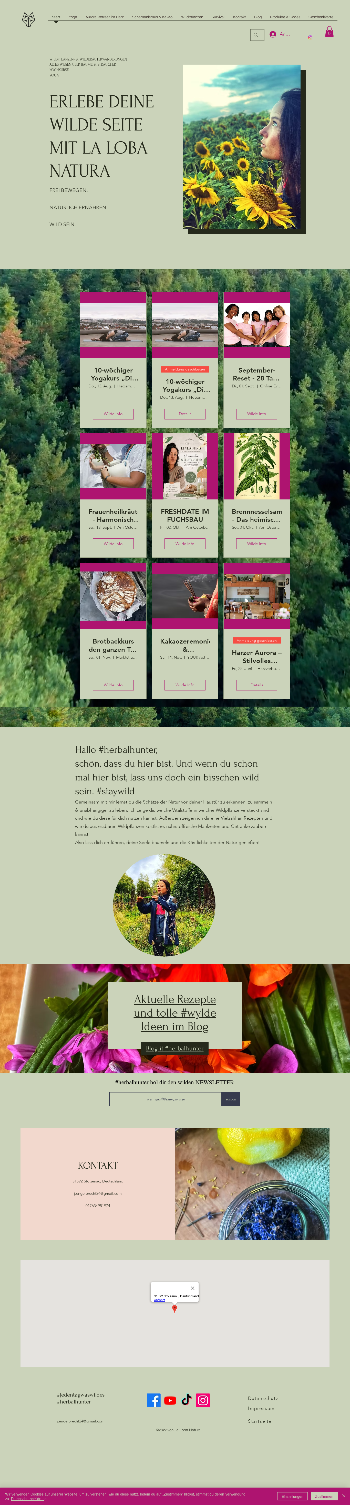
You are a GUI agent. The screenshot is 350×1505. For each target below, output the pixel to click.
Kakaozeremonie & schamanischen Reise (185, 645)
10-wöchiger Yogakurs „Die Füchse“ (113, 374)
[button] (329, 31)
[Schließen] (344, 1496)
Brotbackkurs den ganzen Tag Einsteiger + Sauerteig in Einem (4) (113, 645)
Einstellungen (292, 1496)
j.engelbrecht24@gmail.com (98, 1193)
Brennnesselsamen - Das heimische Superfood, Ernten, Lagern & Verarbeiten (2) (257, 516)
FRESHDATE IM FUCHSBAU (185, 516)
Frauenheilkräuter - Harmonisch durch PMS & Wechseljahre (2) (113, 516)
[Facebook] (154, 1400)
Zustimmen (324, 1496)
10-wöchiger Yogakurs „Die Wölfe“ (185, 386)
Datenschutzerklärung (29, 1498)
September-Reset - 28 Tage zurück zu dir (257, 374)
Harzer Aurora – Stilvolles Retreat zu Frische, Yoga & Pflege (257, 657)
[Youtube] (170, 1400)
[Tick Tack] (186, 1400)
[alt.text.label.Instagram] (310, 37)
